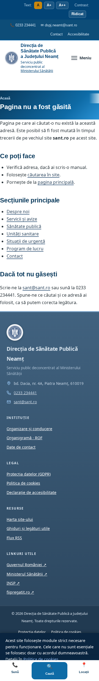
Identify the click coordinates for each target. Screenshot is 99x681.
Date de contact (21, 447)
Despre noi (18, 212)
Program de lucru (25, 249)
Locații (84, 668)
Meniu (85, 57)
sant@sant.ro (36, 288)
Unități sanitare (23, 234)
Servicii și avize (22, 219)
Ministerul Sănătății (27, 574)
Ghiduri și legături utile (28, 528)
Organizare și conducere (29, 428)
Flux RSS (14, 537)
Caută (49, 669)
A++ (62, 5)
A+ (49, 5)
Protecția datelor (32, 631)
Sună (15, 668)
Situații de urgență (26, 241)
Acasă (5, 98)
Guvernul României (26, 564)
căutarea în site (43, 175)
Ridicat (77, 14)
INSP (13, 583)
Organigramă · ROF (24, 437)
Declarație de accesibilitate (31, 492)
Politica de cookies (40, 659)
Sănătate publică (24, 226)
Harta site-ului (20, 519)
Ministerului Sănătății (37, 70)
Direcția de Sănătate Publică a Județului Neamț (39, 51)
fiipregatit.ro (20, 592)
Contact (15, 256)
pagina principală (56, 182)
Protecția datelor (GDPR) (29, 474)
